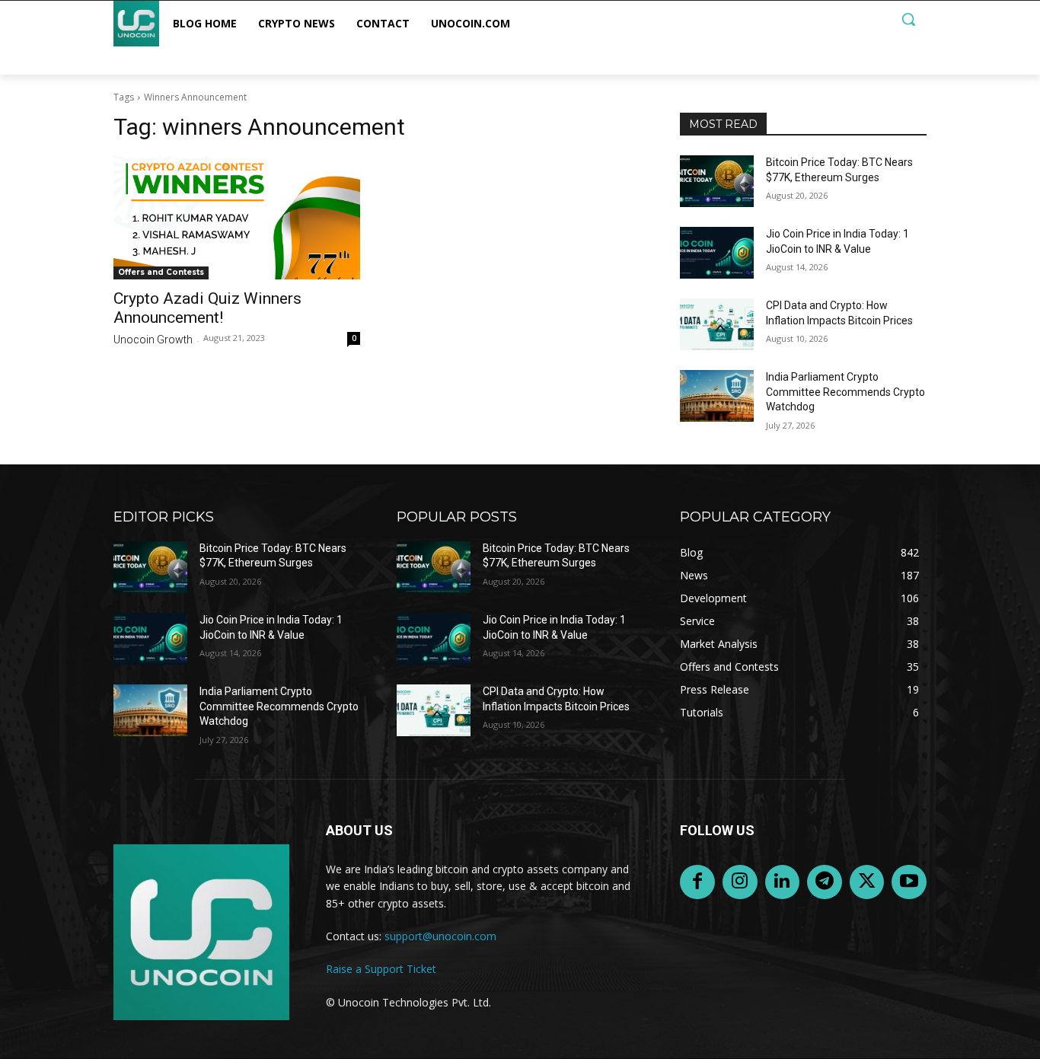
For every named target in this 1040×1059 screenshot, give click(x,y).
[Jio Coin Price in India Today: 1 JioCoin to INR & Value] (717, 253)
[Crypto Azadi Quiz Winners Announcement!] (236, 217)
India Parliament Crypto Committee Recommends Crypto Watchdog (845, 392)
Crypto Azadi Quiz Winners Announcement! (207, 308)
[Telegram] (824, 882)
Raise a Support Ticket (381, 969)
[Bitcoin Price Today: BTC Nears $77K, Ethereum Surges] (717, 181)
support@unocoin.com (440, 936)
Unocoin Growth (153, 339)
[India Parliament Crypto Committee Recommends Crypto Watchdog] (717, 396)
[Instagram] (740, 882)
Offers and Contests (161, 272)
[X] (867, 882)
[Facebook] (697, 882)
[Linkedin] (782, 882)
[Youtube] (909, 882)
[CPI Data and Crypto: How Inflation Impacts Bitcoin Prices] (717, 324)
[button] (908, 19)
